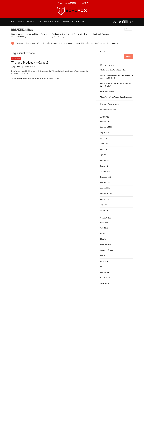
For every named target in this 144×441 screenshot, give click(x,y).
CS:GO (102, 233)
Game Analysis (48, 22)
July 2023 (103, 205)
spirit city (45, 78)
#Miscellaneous (87, 43)
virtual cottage (54, 78)
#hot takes (62, 43)
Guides (38, 22)
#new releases (74, 43)
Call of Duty (104, 228)
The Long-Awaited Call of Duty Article (113, 70)
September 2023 (106, 194)
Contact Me (30, 22)
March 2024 (104, 160)
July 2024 (103, 138)
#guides (54, 43)
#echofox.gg (31, 43)
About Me (20, 22)
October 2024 (105, 122)
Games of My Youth (62, 22)
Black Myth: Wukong (71, 34)
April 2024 (103, 155)
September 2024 (106, 127)
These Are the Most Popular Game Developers (121, 34)
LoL (72, 22)
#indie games (100, 43)
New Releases (105, 278)
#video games (112, 43)
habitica (28, 78)
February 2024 (105, 166)
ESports (103, 239)
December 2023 (105, 177)
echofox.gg (21, 78)
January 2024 (105, 171)
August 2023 (104, 199)
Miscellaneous (16, 58)
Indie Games (104, 261)
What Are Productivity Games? (29, 62)
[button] (130, 29)
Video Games (105, 283)
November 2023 (105, 182)
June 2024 (104, 144)
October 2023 (105, 188)
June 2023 (104, 210)
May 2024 (103, 149)
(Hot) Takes (80, 22)
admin (18, 67)
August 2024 (104, 133)
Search (102, 52)
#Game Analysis (43, 43)
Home (13, 22)
